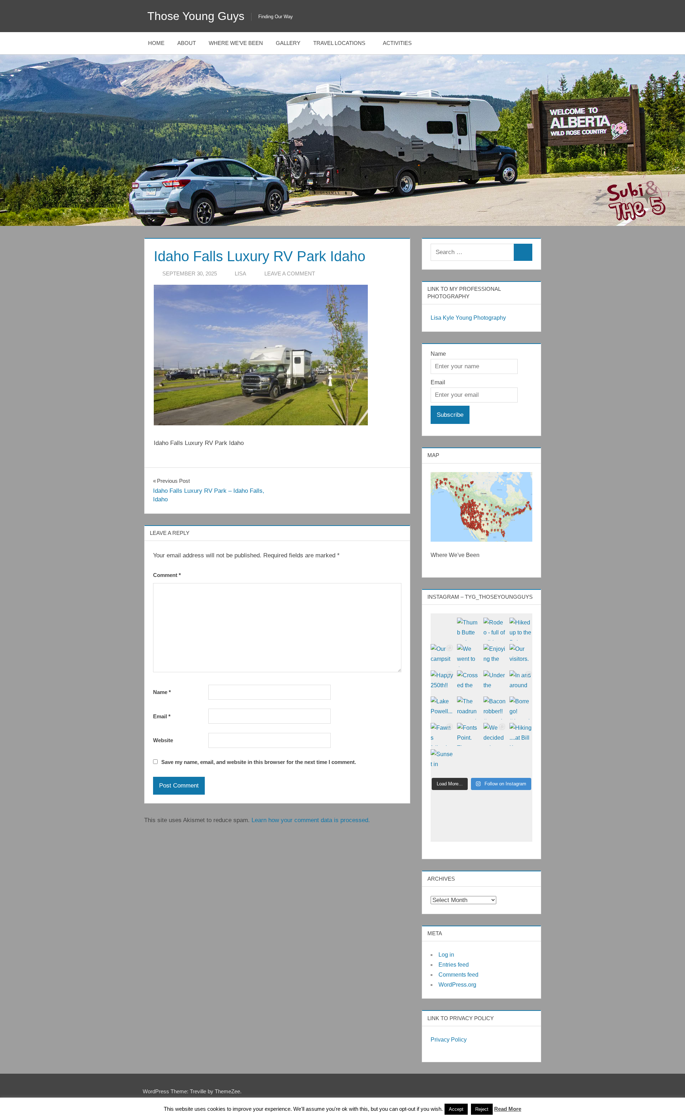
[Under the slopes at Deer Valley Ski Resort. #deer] (494, 681)
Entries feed (453, 965)
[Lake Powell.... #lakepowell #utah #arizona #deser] (442, 708)
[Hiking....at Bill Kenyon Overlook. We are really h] (520, 734)
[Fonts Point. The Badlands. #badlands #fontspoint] (468, 734)
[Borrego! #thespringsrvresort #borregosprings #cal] (520, 708)
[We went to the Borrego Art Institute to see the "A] (468, 655)
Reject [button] (481, 1109)
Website (163, 740)
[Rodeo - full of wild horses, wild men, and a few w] (494, 629)
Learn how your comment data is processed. (311, 820)
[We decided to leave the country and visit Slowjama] (494, 734)
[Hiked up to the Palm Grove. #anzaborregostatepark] (520, 629)
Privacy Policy (449, 1040)
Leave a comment (289, 273)
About (186, 43)
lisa (240, 273)
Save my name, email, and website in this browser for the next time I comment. (258, 762)
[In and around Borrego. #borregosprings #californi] (520, 681)
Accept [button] (456, 1109)
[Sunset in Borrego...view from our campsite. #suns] (442, 760)
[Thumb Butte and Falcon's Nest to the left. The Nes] (468, 629)
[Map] (481, 507)
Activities (397, 43)
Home (156, 43)
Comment (167, 575)
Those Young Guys (195, 16)
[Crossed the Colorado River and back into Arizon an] (468, 681)
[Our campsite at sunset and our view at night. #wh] (442, 655)
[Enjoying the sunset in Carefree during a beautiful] (494, 655)
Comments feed (458, 975)
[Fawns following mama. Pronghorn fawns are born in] (442, 734)
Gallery (288, 43)
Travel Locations (339, 43)
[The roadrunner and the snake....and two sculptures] (468, 708)
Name (162, 692)
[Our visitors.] (520, 655)
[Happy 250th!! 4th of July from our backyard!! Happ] (442, 681)
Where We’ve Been (236, 43)
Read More (507, 1109)
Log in (446, 955)
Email (162, 716)
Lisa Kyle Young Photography (468, 318)
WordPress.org (457, 985)
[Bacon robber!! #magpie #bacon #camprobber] (494, 708)
